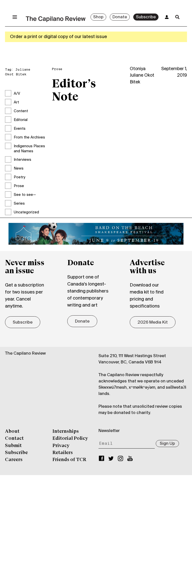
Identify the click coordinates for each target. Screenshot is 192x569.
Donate (119, 17)
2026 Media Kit (153, 322)
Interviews (22, 160)
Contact (14, 438)
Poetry (19, 177)
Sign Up (167, 444)
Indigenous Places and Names (29, 148)
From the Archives (29, 137)
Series (19, 204)
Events (20, 129)
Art (16, 102)
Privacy (61, 445)
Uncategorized (26, 212)
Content (21, 111)
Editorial (21, 120)
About (12, 431)
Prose (19, 186)
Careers (13, 459)
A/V (17, 94)
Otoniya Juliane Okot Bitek (142, 76)
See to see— (25, 195)
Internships (65, 431)
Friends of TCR (69, 459)
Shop (98, 17)
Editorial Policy (70, 438)
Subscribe (146, 17)
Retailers (62, 452)
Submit (13, 445)
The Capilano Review (25, 353)
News (19, 169)
